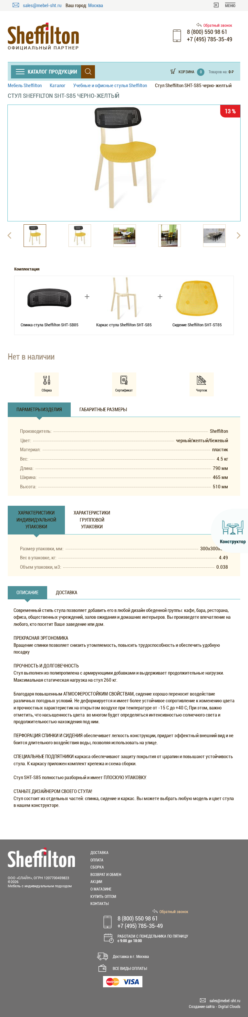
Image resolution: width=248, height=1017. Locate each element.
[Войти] (216, 4)
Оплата (96, 860)
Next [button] (238, 235)
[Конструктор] (229, 531)
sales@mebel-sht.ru (42, 5)
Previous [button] (9, 235)
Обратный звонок (217, 25)
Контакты (99, 903)
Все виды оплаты (130, 968)
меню (230, 6)
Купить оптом (103, 896)
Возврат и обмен (105, 874)
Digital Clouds (229, 1006)
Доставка (99, 852)
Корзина (186, 72)
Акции (96, 882)
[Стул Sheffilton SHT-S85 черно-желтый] (124, 158)
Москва (95, 5)
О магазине (100, 889)
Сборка (97, 867)
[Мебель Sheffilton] (43, 36)
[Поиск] (88, 71)
